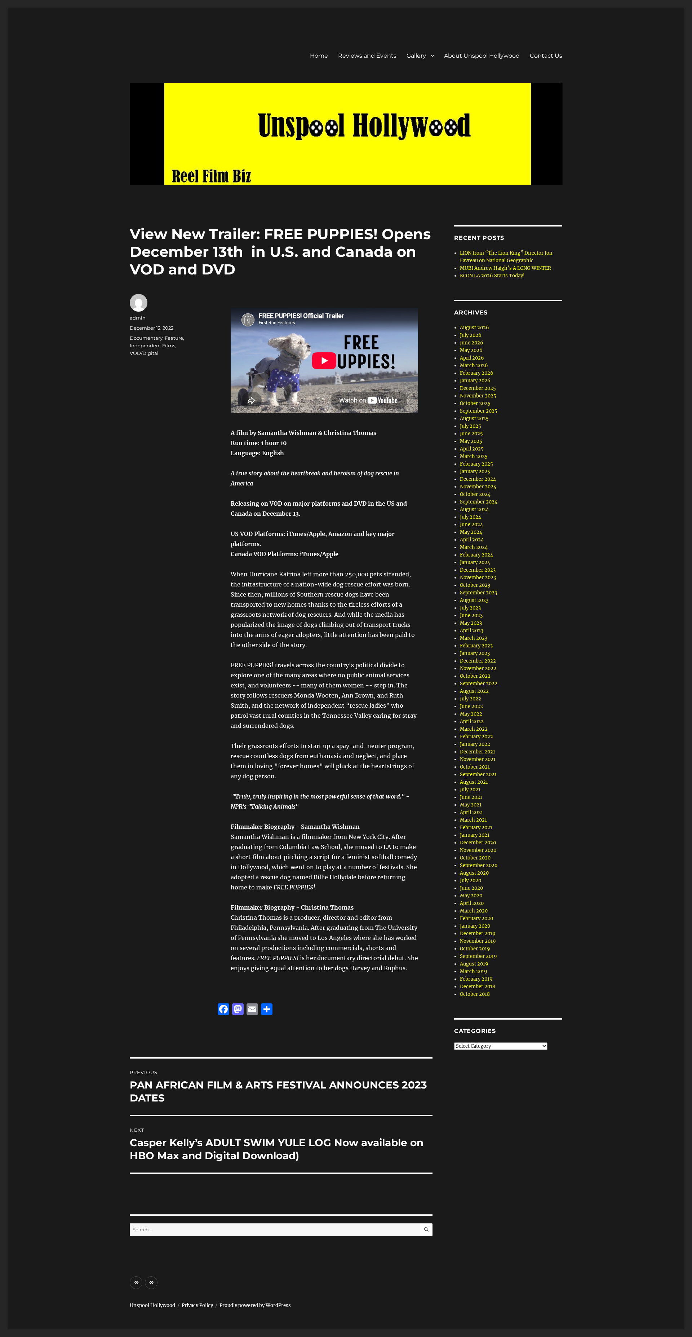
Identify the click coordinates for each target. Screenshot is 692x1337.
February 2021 (476, 827)
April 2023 (471, 631)
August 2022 (474, 691)
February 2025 (476, 464)
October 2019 (475, 949)
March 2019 (473, 971)
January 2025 (475, 472)
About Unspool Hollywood (482, 55)
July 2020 (470, 881)
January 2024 (475, 562)
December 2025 (478, 388)
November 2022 (478, 668)
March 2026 (474, 365)
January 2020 (475, 926)
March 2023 (473, 638)
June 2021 (471, 797)
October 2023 (475, 585)
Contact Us (546, 55)
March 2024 (474, 547)
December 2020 (478, 843)
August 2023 (474, 600)
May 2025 (471, 441)
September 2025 (478, 411)
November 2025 (478, 396)
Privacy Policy (197, 1305)
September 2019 (478, 956)
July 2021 (470, 790)
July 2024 (470, 517)
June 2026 (471, 343)
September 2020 (478, 865)
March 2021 (473, 820)
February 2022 (476, 737)
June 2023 (471, 615)
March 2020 (474, 911)
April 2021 (471, 812)
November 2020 (478, 850)
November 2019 (478, 941)
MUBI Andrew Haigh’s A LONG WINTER (505, 268)
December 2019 (478, 934)
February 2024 (476, 555)
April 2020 (472, 903)
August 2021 (474, 782)
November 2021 (478, 759)
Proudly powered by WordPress (255, 1305)
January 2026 (475, 381)
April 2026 (472, 358)
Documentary (146, 338)
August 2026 (474, 328)
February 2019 (476, 979)
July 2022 (470, 699)
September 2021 (478, 774)
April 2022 (472, 721)
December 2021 (477, 752)
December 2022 (478, 661)
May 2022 (471, 714)
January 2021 (474, 835)
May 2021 (471, 805)
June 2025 (471, 434)
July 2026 (471, 335)
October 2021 (475, 767)
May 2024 (471, 532)
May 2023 (471, 623)
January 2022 (475, 744)
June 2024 (471, 525)
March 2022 (474, 729)
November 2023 (478, 578)
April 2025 (472, 449)
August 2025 (474, 418)
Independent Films (152, 345)
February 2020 (476, 918)
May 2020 (471, 896)
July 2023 (470, 608)
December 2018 (477, 987)
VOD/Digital (144, 353)
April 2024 (472, 540)
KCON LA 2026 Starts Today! (492, 276)
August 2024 (474, 509)
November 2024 (478, 487)
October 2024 (475, 494)
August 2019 (474, 964)
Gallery (416, 55)
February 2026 (476, 373)
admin (138, 318)
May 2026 (471, 350)
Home (319, 55)
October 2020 (475, 858)
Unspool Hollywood (152, 1305)
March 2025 (474, 456)
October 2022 (475, 676)
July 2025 (470, 426)
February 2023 (476, 646)
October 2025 (475, 403)
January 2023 (475, 653)
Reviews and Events (367, 55)
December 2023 (478, 570)
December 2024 (478, 479)
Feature (174, 338)
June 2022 (471, 706)
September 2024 (478, 502)
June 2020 (471, 888)
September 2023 (478, 593)
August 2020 (474, 873)
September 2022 (478, 684)
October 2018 (475, 994)
